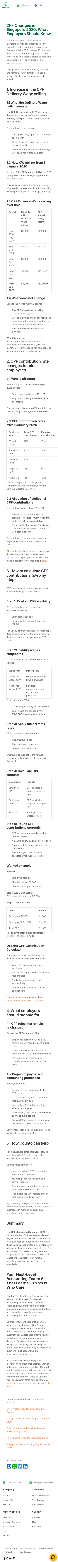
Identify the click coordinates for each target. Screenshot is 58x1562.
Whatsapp (26, 5)
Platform (6, 1504)
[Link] (5, 5)
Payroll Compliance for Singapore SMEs (27, 1438)
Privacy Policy (10, 1552)
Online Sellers (38, 1504)
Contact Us (8, 1500)
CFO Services (9, 1526)
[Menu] (53, 5)
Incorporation (9, 1517)
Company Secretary (11, 1522)
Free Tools (36, 1526)
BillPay (6, 1535)
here (43, 560)
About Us (7, 1495)
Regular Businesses (40, 1495)
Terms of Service (46, 1548)
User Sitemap (25, 1552)
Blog (34, 1522)
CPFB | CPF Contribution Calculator (24, 1000)
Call (40, 5)
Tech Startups (38, 1500)
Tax (4, 1531)
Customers (36, 1517)
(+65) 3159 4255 (14, 1483)
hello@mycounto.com (43, 1483)
